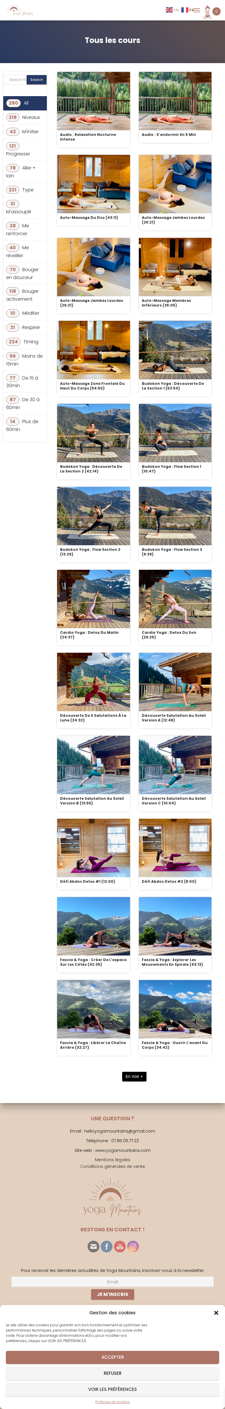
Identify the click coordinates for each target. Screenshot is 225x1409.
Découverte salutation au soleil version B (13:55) (92, 801)
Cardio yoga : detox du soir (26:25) (169, 635)
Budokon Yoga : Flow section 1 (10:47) (171, 469)
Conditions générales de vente (112, 1166)
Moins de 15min (24, 360)
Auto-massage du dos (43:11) (89, 217)
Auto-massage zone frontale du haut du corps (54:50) (92, 386)
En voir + (134, 1076)
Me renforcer (17, 229)
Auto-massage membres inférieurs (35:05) (166, 303)
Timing (23, 341)
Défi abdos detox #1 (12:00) (87, 881)
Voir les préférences (112, 1389)
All (19, 103)
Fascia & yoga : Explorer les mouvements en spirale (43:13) (172, 962)
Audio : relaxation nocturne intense (88, 137)
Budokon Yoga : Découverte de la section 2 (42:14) (91, 469)
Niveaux (24, 117)
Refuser (113, 1373)
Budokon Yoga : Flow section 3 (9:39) (172, 552)
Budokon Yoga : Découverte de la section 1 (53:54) (173, 386)
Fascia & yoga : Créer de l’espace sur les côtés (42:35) (93, 962)
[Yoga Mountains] (21, 10)
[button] (216, 1313)
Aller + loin (21, 172)
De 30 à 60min (23, 403)
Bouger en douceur (22, 273)
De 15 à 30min (22, 382)
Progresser (18, 150)
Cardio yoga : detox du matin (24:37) (89, 635)
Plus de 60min (22, 425)
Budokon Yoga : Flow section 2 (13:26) (90, 552)
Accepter (112, 1357)
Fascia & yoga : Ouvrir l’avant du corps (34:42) (175, 1045)
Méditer (24, 313)
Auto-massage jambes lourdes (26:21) (173, 220)
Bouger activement (22, 295)
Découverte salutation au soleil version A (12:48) (174, 718)
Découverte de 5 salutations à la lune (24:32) (93, 718)
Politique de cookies (112, 1401)
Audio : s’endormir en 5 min (169, 134)
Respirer (25, 327)
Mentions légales (112, 1160)
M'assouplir (18, 207)
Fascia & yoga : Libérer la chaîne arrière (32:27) (93, 1045)
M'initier (24, 131)
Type (21, 189)
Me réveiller (17, 251)
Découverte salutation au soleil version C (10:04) (174, 801)
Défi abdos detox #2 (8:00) (169, 881)
